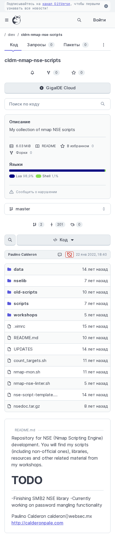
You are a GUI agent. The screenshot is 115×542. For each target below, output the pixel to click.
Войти (99, 20)
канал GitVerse (56, 4)
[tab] (12, 44)
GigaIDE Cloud (61, 87)
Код (64, 239)
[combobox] (57, 209)
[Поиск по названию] (10, 240)
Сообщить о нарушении (36, 192)
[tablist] (50, 46)
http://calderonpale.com (37, 523)
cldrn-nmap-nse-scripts (41, 35)
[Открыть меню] (6, 20)
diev (11, 35)
